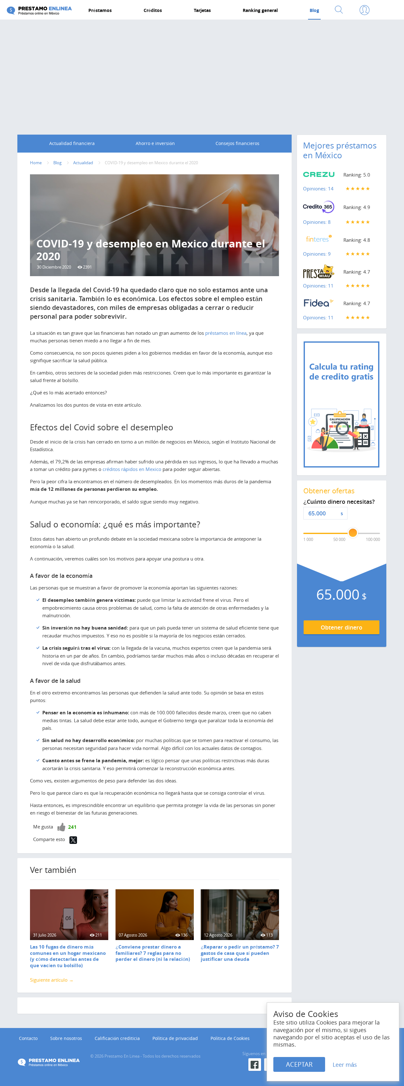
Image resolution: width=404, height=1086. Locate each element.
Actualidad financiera (72, 143)
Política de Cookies (230, 1038)
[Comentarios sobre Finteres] (319, 241)
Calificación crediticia (117, 1038)
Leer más (345, 1064)
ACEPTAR (299, 1064)
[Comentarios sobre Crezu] (319, 176)
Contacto (28, 1038)
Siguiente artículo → (52, 980)
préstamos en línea (226, 333)
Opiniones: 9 (317, 254)
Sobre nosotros (66, 1038)
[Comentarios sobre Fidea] (319, 304)
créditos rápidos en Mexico (132, 469)
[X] (73, 840)
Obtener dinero (341, 627)
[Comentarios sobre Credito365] (319, 208)
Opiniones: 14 (318, 188)
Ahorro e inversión (155, 143)
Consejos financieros (237, 143)
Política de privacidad (175, 1038)
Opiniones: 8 (317, 222)
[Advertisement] (202, 71)
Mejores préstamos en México (340, 150)
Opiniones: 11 (318, 285)
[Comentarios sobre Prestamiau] (319, 273)
